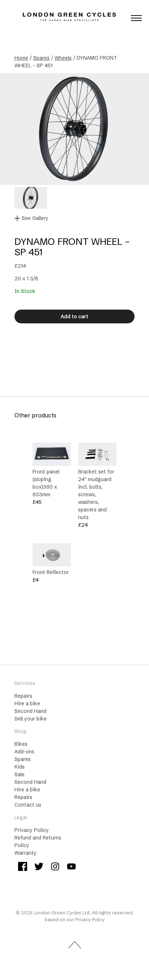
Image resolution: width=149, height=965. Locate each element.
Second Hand (30, 711)
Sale (19, 774)
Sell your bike (30, 718)
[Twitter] (38, 867)
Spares (41, 58)
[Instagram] (55, 867)
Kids (19, 767)
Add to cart (74, 316)
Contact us (27, 805)
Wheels (63, 58)
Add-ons (24, 751)
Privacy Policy (31, 830)
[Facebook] (22, 867)
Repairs (23, 696)
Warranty (25, 853)
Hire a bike (27, 703)
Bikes (20, 744)
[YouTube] (71, 867)
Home (21, 58)
